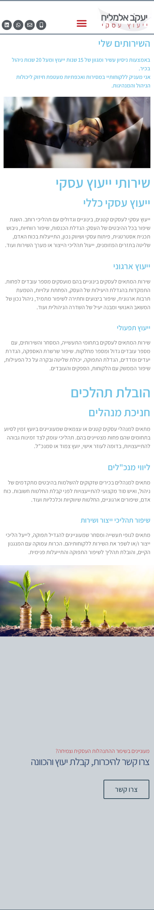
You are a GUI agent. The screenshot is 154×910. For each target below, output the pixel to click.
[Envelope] (30, 25)
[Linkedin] (7, 25)
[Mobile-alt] (41, 25)
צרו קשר (126, 789)
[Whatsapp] (18, 25)
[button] (81, 24)
